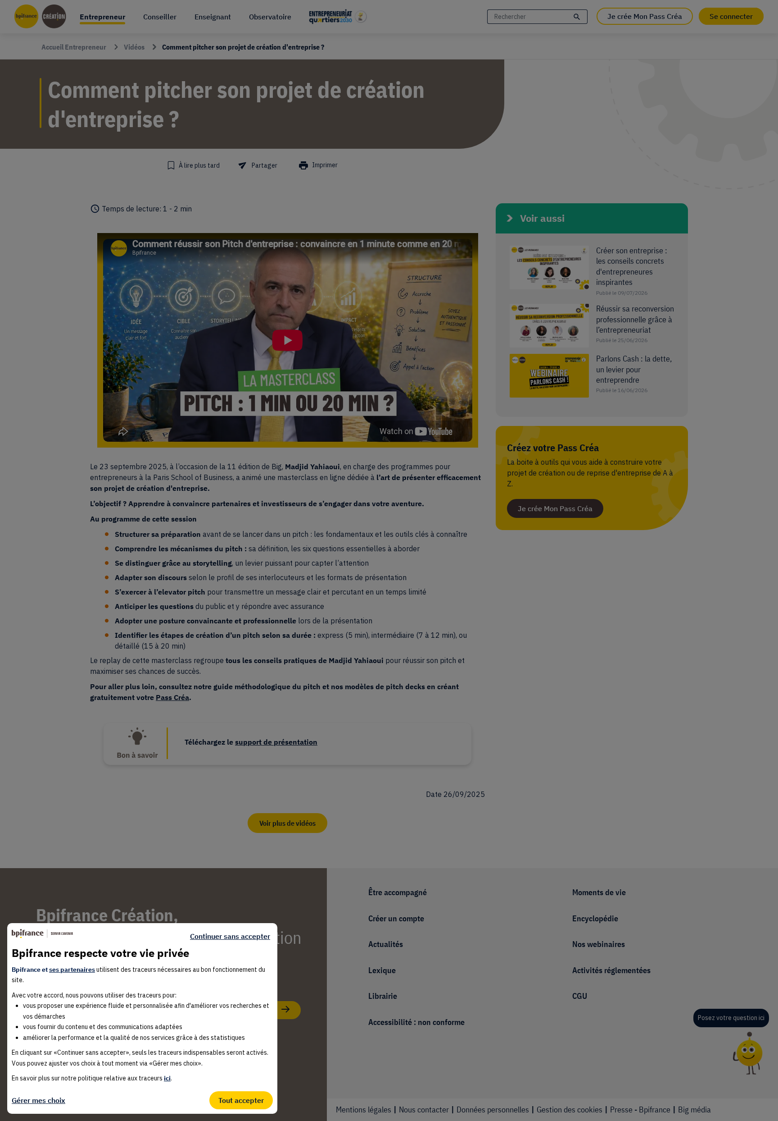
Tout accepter (241, 1100)
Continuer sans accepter (230, 936)
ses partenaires (72, 969)
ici (167, 1078)
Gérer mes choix (38, 1100)
